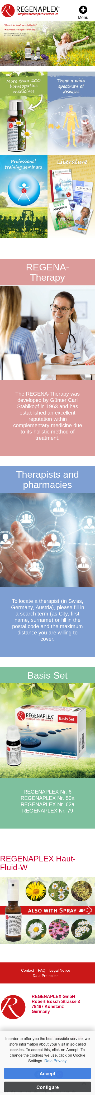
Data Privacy (55, 1060)
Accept (47, 1073)
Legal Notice (59, 970)
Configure (47, 1087)
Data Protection (46, 975)
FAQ (41, 970)
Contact (27, 970)
